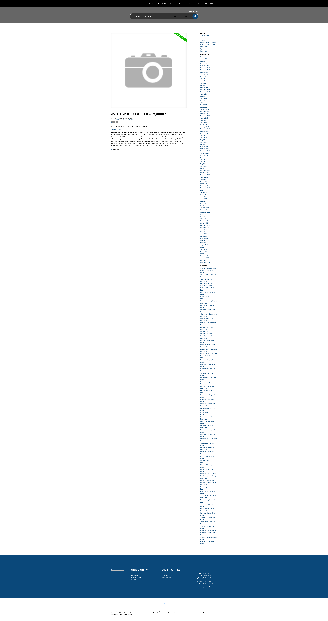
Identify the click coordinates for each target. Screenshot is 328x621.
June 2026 (203, 59)
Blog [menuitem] (205, 3)
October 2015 (204, 240)
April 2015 (203, 251)
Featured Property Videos (208, 44)
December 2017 (205, 225)
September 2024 (205, 92)
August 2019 (204, 194)
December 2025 (205, 68)
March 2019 (203, 205)
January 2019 (204, 207)
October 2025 (204, 72)
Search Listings (135, 580)
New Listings (204, 46)
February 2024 (204, 107)
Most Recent (204, 57)
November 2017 (205, 227)
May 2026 (203, 61)
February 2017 (204, 238)
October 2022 (204, 131)
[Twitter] (204, 587)
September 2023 (205, 116)
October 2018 (204, 210)
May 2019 (203, 201)
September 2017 (205, 229)
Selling (181, 3)
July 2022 (203, 135)
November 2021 (205, 151)
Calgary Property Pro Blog (208, 42)
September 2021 (205, 155)
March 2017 (203, 236)
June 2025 (203, 81)
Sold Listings (204, 51)
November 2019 (205, 188)
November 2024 (205, 89)
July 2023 (203, 120)
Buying (171, 3)
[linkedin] (207, 587)
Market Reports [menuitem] (194, 3)
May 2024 (203, 100)
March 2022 (203, 144)
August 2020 (204, 177)
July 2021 (203, 159)
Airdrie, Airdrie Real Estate (208, 268)
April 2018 (203, 218)
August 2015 (204, 245)
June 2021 (203, 162)
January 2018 (204, 223)
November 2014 (205, 262)
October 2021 (204, 153)
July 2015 (203, 247)
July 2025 (203, 78)
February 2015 (204, 256)
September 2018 (205, 212)
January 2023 (204, 127)
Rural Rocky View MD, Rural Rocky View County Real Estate (208, 482)
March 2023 (203, 124)
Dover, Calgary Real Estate (208, 353)
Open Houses (204, 49)
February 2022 (204, 146)
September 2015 (205, 242)
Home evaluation (167, 577)
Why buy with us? (136, 575)
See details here (116, 129)
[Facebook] (201, 587)
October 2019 (204, 190)
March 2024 (203, 105)
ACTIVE (190, 11)
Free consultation (167, 580)
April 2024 (203, 102)
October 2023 (204, 113)
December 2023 (205, 111)
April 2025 (203, 83)
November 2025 (205, 70)
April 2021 (203, 166)
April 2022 (203, 142)
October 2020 (204, 172)
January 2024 (204, 109)
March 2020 (203, 183)
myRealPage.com (167, 604)
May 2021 (203, 164)
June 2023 (203, 122)
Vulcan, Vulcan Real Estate (208, 530)
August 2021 (204, 157)
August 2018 (204, 214)
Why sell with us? (167, 575)
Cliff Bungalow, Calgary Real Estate (124, 119)
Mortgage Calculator (137, 577)
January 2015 (204, 258)
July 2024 (203, 96)
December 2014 (205, 260)
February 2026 (204, 65)
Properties (160, 3)
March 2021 (203, 168)
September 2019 (205, 192)
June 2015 (203, 249)
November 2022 (205, 129)
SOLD (197, 11)
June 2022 (203, 138)
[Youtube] (209, 587)
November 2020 (205, 170)
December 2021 (205, 148)
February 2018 (204, 221)
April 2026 (203, 63)
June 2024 (203, 98)
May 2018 (203, 216)
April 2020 (203, 181)
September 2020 (205, 175)
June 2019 (203, 199)
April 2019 (203, 203)
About (211, 3)
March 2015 (203, 253)
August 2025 (204, 76)
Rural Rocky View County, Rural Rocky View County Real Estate (208, 476)
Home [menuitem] (151, 3)
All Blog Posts (204, 35)
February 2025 (204, 87)
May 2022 (203, 140)
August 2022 (204, 133)
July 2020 (203, 179)
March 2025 (203, 85)
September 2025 (205, 74)
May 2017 (203, 231)
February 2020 (204, 186)
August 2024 (204, 94)
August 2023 (204, 118)
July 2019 (203, 197)
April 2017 (203, 234)
